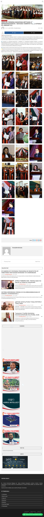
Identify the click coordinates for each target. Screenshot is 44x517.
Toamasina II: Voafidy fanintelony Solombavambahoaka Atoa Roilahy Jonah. (27, 314)
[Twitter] (35, 240)
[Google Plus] (37, 240)
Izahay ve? (4, 498)
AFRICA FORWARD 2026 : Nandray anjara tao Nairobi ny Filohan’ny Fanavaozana (28, 281)
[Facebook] (33, 240)
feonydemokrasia (17, 247)
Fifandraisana (4, 506)
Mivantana (4, 500)
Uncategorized (4, 20)
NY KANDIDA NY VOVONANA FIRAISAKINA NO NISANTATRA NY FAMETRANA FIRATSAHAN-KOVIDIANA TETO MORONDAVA (19, 271)
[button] (32, 514)
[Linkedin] (39, 240)
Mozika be (4, 502)
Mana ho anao (4, 496)
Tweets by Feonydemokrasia (8, 450)
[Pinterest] (40, 240)
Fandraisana (4, 494)
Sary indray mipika (5, 504)
